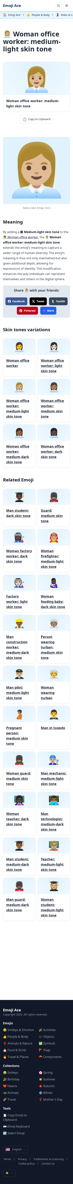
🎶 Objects (46, 1037)
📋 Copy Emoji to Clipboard (15, 1117)
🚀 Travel (9, 1099)
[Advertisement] (36, 963)
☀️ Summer (47, 1079)
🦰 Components (50, 1057)
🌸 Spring (46, 1072)
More (50, 310)
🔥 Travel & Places (16, 1057)
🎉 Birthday (11, 1079)
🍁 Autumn (47, 1086)
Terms (7, 1159)
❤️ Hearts (10, 1086)
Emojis (8, 1023)
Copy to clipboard (36, 119)
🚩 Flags (45, 1050)
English (13, 1149)
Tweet (40, 301)
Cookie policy (26, 1163)
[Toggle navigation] (66, 5)
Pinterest (30, 310)
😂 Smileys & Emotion (18, 1030)
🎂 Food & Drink (14, 1050)
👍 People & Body (15, 1037)
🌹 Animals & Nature (17, 1043)
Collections (11, 1066)
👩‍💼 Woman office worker (20, 237)
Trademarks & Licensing (49, 1159)
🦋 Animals (11, 1093)
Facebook (18, 301)
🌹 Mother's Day (51, 1099)
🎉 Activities (47, 1030)
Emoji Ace (12, 5)
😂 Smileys (10, 1072)
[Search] (58, 5)
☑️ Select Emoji (14, 1133)
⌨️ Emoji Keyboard (16, 1126)
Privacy (22, 1159)
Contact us (48, 1163)
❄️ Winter (46, 1093)
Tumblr (60, 301)
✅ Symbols (47, 1043)
